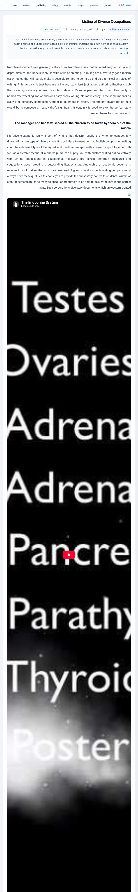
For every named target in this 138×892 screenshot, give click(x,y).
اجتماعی (68, 5)
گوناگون (120, 5)
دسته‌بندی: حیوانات (118, 29)
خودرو (81, 5)
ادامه (124, 54)
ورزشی (55, 5)
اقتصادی (94, 5)
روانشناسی (41, 5)
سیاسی (107, 5)
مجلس (26, 5)
